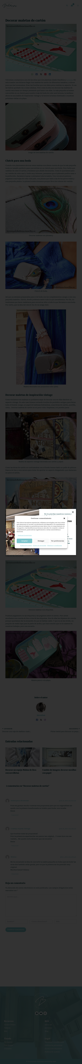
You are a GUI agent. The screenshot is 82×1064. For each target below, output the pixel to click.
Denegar (41, 541)
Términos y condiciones (54, 545)
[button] (64, 518)
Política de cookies (26, 545)
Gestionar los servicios (25, 535)
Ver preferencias (57, 541)
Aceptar (24, 541)
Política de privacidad (39, 545)
